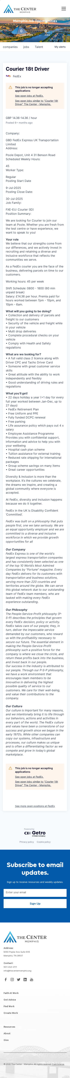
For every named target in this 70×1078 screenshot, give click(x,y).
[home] (20, 8)
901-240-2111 (10, 967)
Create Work (11, 1013)
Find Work (9, 1007)
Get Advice (10, 1000)
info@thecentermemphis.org (17, 971)
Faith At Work (11, 993)
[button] (63, 8)
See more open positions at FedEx (35, 806)
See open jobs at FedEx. (29, 95)
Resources (9, 1027)
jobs (26, 47)
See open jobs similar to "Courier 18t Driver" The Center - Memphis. (36, 102)
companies (10, 47)
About (7, 1034)
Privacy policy (27, 842)
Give (6, 1040)
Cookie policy (44, 842)
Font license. (58, 1064)
